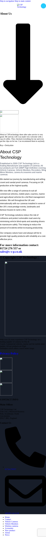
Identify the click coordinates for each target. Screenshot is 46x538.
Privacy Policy (9, 353)
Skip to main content (23, 1)
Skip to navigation (7, 1)
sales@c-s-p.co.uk (11, 251)
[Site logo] (23, 7)
